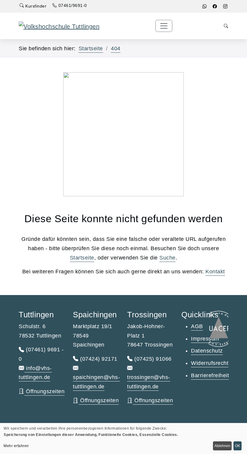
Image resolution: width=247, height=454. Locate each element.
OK (237, 446)
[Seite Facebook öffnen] (215, 6)
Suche (167, 258)
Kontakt (215, 272)
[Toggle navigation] (163, 26)
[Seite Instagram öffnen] (225, 6)
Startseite (91, 48)
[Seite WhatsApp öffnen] (205, 6)
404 (115, 48)
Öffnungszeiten (44, 391)
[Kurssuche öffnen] (226, 26)
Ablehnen (222, 446)
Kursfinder (35, 6)
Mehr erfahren (16, 446)
